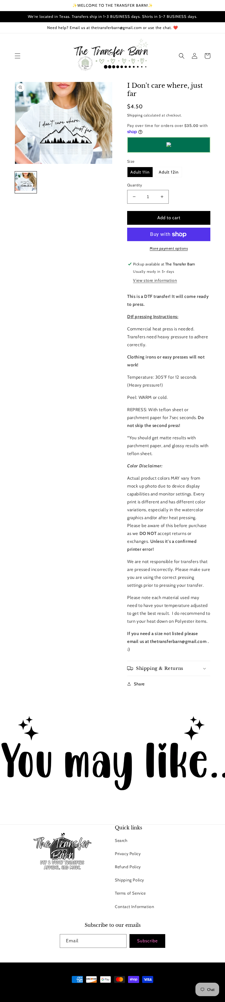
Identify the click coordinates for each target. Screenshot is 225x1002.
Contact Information (134, 906)
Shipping (135, 115)
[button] (17, 55)
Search (121, 840)
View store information (155, 280)
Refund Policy (128, 866)
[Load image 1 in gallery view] (26, 182)
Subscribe (147, 940)
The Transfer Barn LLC (88, 990)
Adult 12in (169, 172)
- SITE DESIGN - (120, 990)
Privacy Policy (128, 853)
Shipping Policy (129, 880)
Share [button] (139, 684)
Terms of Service (130, 893)
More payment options (169, 248)
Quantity (134, 185)
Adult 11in (140, 172)
